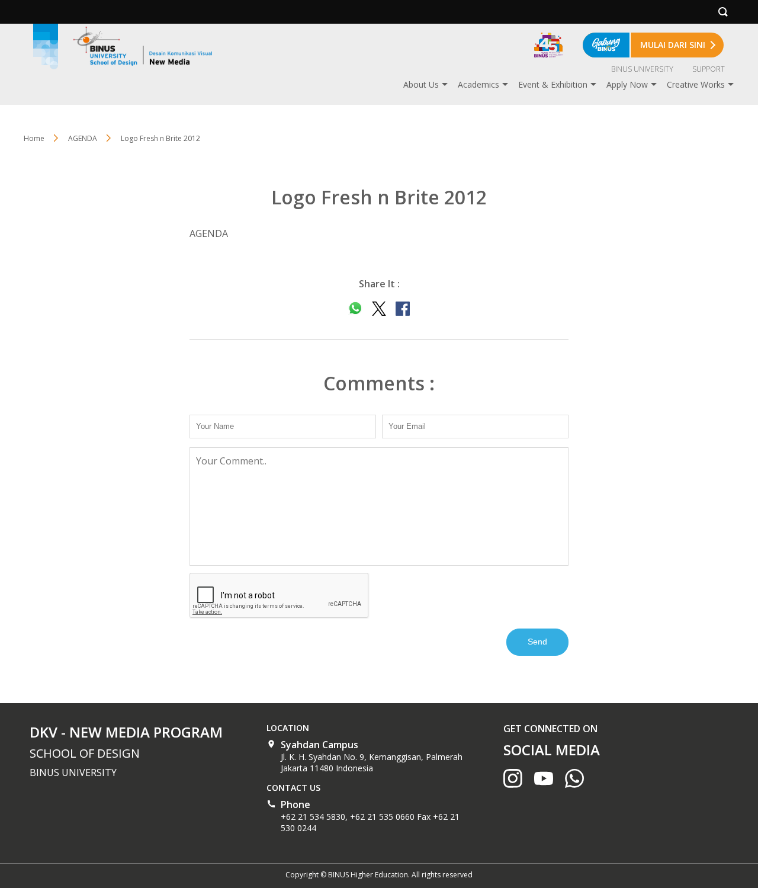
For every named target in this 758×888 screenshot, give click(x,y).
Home (34, 138)
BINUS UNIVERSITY (642, 69)
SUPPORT (708, 69)
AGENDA (82, 138)
